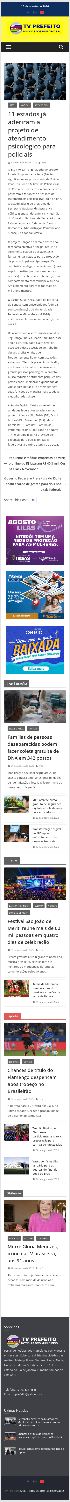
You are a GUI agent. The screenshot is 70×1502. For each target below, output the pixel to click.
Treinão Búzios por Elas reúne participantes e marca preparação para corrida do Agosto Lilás (47, 1136)
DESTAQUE (14, 1238)
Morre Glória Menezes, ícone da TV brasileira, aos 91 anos (33, 1253)
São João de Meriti (18, 912)
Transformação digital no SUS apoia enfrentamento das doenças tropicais (46, 835)
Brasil (13, 105)
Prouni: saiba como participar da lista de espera (41, 1450)
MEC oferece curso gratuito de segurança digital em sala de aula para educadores (47, 806)
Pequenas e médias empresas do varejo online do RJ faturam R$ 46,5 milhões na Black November (37, 463)
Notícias (25, 105)
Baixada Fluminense (19, 905)
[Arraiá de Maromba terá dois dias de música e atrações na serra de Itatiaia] (16, 993)
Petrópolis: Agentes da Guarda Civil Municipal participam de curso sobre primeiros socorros (39, 1422)
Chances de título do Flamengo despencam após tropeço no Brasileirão (32, 1080)
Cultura (39, 905)
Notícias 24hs (41, 105)
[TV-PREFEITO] (32, 1336)
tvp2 (43, 162)
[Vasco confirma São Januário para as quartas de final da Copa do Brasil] (16, 1170)
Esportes (13, 1062)
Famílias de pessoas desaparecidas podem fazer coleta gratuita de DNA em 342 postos (33, 747)
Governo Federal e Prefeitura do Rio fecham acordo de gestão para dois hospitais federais (32, 484)
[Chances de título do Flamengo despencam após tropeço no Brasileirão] (35, 1039)
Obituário (43, 1238)
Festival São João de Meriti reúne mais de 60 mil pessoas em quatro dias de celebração (34, 931)
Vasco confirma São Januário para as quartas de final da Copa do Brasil (45, 1167)
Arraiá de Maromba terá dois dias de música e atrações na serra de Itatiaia (46, 990)
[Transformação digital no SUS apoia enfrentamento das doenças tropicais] (16, 838)
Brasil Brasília (16, 728)
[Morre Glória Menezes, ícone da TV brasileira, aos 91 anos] (35, 1216)
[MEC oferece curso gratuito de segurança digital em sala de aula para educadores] (16, 809)
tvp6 (41, 765)
